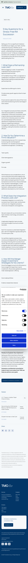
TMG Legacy (3, 507)
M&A (2, 510)
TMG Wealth (3, 508)
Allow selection (14, 340)
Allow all (14, 335)
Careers (17, 500)
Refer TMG (18, 494)
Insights (17, 497)
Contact (17, 499)
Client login (3, 511)
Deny (14, 345)
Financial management (6, 494)
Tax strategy (4, 497)
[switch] (24, 315)
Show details (20, 330)
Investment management (6, 496)
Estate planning (4, 499)
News (17, 496)
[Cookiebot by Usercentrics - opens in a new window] (20, 290)
